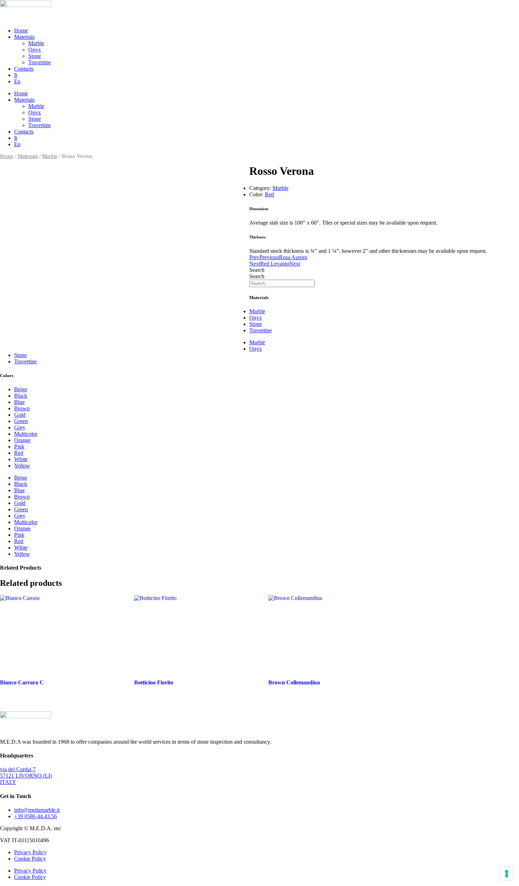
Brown (22, 408)
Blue (19, 402)
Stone (34, 56)
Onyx (34, 50)
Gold (19, 415)
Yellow (22, 466)
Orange (22, 440)
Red (269, 194)
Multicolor (25, 434)
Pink (19, 447)
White (21, 459)
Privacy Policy (30, 852)
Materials (24, 37)
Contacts (24, 69)
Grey (19, 427)
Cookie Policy (30, 859)
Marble (36, 43)
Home (21, 31)
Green (21, 421)
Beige (20, 389)
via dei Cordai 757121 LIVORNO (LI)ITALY (26, 775)
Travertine (39, 62)
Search (256, 270)
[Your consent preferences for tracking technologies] (506, 873)
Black (20, 396)
